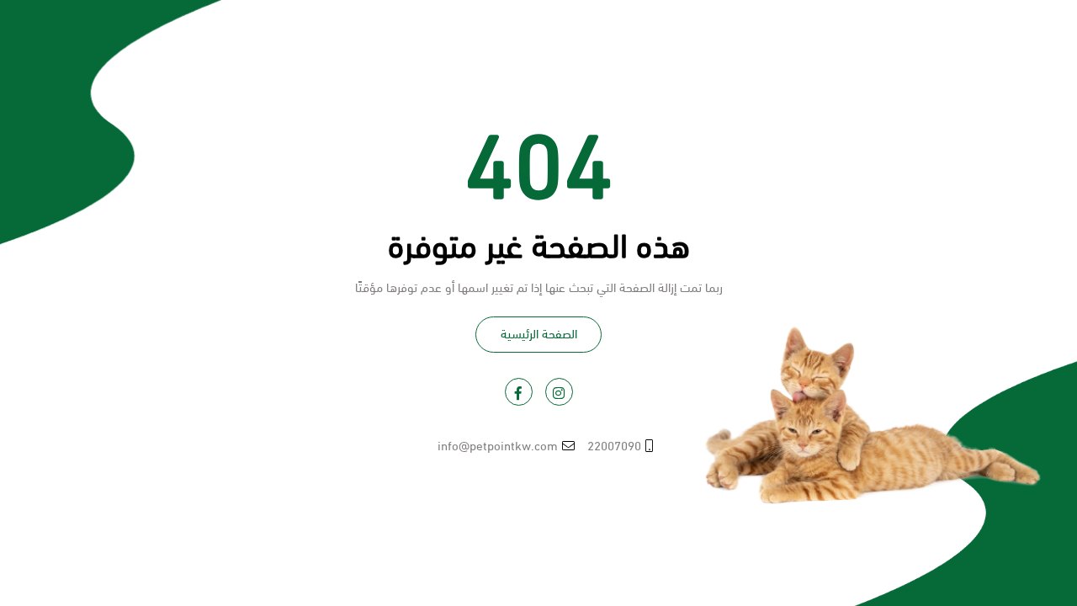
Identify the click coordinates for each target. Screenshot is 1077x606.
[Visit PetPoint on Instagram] (559, 392)
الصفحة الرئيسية (539, 332)
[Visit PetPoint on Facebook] (519, 392)
